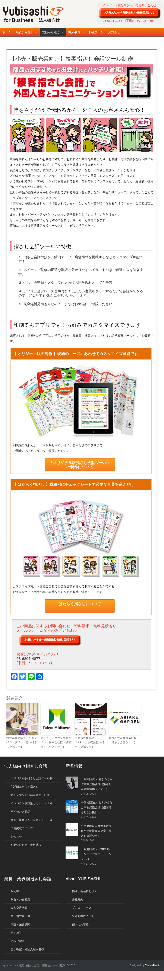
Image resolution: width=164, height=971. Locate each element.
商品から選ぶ (24, 32)
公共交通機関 (19, 907)
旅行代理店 (18, 941)
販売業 (15, 891)
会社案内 (77, 899)
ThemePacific (153, 965)
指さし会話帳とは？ (84, 891)
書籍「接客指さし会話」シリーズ (31, 820)
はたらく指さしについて (80, 604)
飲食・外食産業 (20, 899)
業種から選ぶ (51, 32)
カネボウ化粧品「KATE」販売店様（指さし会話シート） (89, 742)
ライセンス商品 (20, 811)
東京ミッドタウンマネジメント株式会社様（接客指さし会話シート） (56, 742)
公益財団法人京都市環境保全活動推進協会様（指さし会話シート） (96, 830)
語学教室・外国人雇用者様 (27, 949)
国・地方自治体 (20, 916)
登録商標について (83, 916)
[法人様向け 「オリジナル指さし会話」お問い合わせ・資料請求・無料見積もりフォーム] (129, 13)
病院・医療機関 (20, 924)
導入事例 (74, 32)
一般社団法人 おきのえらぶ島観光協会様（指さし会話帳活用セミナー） (96, 784)
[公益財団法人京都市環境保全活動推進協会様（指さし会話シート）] (72, 835)
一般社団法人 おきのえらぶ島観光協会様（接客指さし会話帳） (96, 807)
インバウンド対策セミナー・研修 (31, 803)
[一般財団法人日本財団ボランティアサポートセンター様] (72, 858)
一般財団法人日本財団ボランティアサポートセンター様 (96, 854)
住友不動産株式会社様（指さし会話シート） (123, 740)
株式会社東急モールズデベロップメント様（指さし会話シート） (21, 742)
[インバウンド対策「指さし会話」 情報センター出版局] (33, 21)
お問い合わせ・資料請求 (26, 844)
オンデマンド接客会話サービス (30, 795)
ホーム (6, 32)
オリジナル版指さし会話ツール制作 (33, 778)
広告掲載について (22, 828)
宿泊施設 (16, 932)
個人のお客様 (80, 924)
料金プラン (96, 32)
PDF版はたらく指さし (24, 786)
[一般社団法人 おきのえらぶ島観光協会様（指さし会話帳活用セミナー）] (72, 788)
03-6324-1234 (112, 20)
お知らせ (114, 32)
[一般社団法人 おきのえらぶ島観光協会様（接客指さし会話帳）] (72, 811)
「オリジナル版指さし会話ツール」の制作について (80, 465)
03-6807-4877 (28, 659)
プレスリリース (81, 907)
